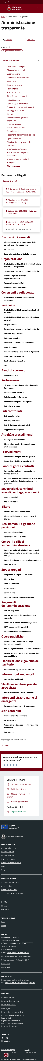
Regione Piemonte (8, 2)
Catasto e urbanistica (9, 889)
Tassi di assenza (10, 347)
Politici (3, 866)
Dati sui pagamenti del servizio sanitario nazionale (20, 616)
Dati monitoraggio (8, 1049)
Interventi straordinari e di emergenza (19, 699)
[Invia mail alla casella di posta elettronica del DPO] (18, 980)
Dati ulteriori (9, 732)
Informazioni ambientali (17, 674)
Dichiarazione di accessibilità (12, 1012)
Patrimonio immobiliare (13, 532)
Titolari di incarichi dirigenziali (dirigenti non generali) (21, 318)
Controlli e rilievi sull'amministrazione (15, 543)
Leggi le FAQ (6, 1018)
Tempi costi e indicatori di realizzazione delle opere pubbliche (21, 654)
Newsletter (5, 1041)
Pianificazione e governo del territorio (20, 662)
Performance (10, 380)
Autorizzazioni (6, 886)
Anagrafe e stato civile (9, 882)
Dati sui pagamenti (11, 610)
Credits (13, 1052)
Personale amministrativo (11, 862)
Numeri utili (5, 967)
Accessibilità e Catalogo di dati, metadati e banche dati (21, 726)
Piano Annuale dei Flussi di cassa (17, 631)
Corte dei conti (10, 564)
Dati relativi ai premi (12, 406)
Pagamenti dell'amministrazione (15, 604)
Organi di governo (8, 859)
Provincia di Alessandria (10, 1001)
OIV (5, 365)
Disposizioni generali (15, 237)
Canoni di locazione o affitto (15, 536)
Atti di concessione (11, 501)
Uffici (3, 870)
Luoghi (3, 922)
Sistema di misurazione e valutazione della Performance (21, 386)
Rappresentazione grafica (14, 429)
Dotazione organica (11, 338)
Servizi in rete (9, 592)
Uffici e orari (5, 963)
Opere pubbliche (12, 636)
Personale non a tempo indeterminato (19, 342)
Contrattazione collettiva (14, 356)
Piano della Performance (14, 392)
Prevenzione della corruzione (15, 715)
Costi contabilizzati (11, 583)
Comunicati (5, 909)
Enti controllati (11, 411)
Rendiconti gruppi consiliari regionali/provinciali (15, 277)
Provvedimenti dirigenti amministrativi (19, 461)
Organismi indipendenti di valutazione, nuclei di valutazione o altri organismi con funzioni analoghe (22, 553)
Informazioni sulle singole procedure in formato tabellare (19, 472)
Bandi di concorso (13, 370)
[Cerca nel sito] (36, 8)
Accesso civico (10, 720)
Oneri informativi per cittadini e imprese (20, 254)
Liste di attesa (9, 588)
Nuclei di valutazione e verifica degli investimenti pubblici (18, 642)
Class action (9, 579)
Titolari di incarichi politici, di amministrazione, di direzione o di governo (22, 265)
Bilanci (6, 506)
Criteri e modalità (11, 497)
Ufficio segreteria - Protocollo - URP (15, 960)
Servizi (27, 1049)
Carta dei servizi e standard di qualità (19, 597)
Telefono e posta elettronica (15, 287)
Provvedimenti (11, 451)
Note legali (5, 1008)
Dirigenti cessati (10, 324)
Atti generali (9, 249)
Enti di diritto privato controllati (17, 425)
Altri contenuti (11, 711)
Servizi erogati (11, 569)
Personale (8, 305)
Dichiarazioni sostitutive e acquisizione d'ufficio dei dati (19, 445)
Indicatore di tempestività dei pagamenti (20, 622)
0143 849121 (14, 946)
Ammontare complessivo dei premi (18, 401)
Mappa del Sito (31, 1052)
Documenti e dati (7, 851)
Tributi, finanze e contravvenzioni (13, 893)
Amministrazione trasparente (12, 1015)
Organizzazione (11, 259)
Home (3, 16)
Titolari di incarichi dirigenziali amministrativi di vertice (22, 311)
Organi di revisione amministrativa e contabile (22, 560)
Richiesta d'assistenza (9, 1026)
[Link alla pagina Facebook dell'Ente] (2, 1037)
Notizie (4, 905)
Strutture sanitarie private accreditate (19, 685)
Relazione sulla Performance (15, 397)
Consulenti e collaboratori (18, 292)
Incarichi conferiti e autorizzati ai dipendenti (21, 351)
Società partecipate (11, 420)
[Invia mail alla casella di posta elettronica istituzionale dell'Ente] (18, 952)
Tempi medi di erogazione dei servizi (18, 574)
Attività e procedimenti (17, 434)
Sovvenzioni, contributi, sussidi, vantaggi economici (20, 490)
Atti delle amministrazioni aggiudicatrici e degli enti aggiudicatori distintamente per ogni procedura (23, 481)
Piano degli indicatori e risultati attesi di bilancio (20, 517)
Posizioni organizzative (13, 333)
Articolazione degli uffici (14, 283)
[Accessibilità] (6, 1055)
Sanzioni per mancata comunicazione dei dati (22, 271)
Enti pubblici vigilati (12, 416)
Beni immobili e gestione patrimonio (18, 525)
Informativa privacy (8, 1004)
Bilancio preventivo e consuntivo (17, 511)
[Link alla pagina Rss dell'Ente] (7, 1037)
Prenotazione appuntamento (12, 1023)
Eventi (3, 925)
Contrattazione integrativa (14, 360)
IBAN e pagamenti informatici (16, 627)
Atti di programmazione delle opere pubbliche (22, 648)
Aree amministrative (9, 848)
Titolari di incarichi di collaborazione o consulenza (19, 298)
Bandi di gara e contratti (17, 466)
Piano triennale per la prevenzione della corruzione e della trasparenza (20, 243)
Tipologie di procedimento (14, 439)
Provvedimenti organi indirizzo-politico (19, 456)
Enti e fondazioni (7, 855)
